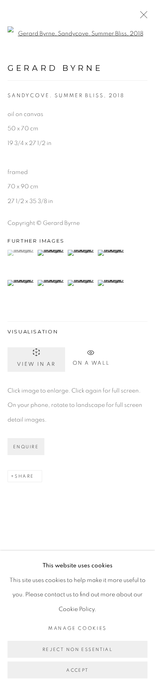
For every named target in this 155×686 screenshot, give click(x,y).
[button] (22, 253)
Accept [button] (77, 670)
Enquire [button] (26, 447)
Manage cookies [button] (77, 628)
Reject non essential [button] (77, 649)
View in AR (36, 364)
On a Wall (91, 362)
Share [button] (24, 476)
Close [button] (141, 17)
